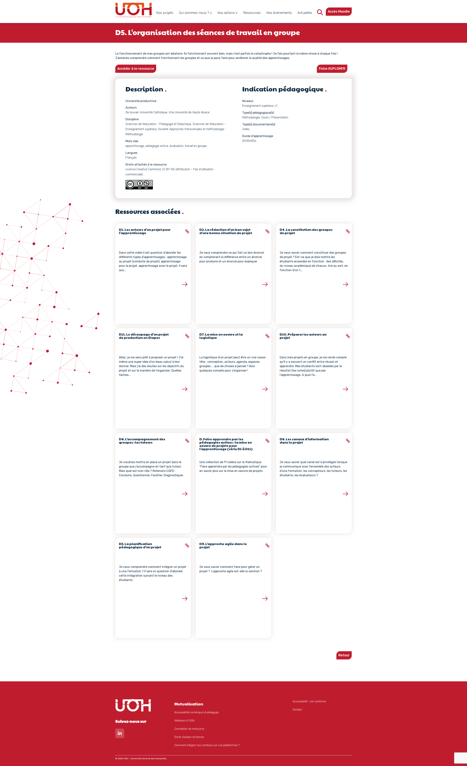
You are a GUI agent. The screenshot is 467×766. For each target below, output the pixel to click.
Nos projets (164, 13)
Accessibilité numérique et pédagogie (196, 712)
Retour (344, 655)
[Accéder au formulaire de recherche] (320, 13)
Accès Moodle (339, 11)
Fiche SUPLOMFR (332, 69)
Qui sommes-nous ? (194, 13)
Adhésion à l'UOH (184, 720)
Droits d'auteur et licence (189, 737)
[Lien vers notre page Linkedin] (119, 734)
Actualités (305, 13)
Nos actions (226, 13)
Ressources (252, 13)
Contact (297, 709)
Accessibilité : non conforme (309, 701)
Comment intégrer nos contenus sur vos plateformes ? (207, 745)
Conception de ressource (189, 728)
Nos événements (279, 13)
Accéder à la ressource (135, 69)
